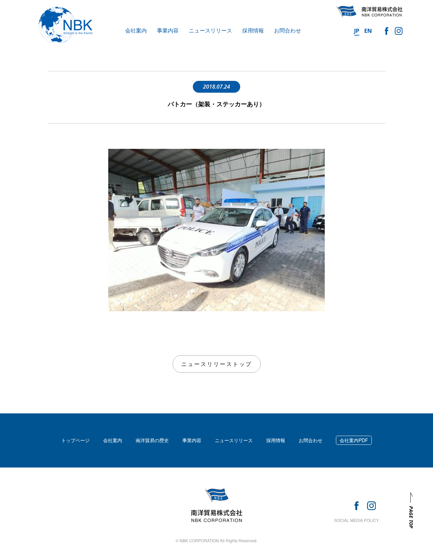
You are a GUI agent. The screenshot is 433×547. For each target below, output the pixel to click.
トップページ (75, 440)
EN (368, 31)
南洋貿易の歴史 (152, 440)
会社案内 (136, 30)
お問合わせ (287, 30)
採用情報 (253, 30)
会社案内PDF (354, 440)
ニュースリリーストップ (216, 364)
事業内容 (168, 30)
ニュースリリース (210, 30)
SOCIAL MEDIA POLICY (356, 520)
